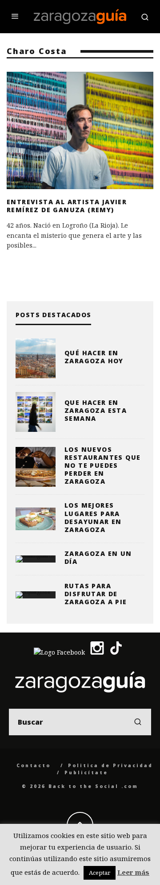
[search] (137, 722)
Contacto (33, 765)
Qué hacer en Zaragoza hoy (94, 357)
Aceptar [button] (99, 873)
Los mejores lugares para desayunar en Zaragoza (93, 517)
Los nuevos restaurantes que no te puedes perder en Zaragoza (102, 465)
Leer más (133, 872)
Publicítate (86, 772)
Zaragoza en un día (98, 557)
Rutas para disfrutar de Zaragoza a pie (95, 594)
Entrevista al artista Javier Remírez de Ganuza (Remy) (67, 206)
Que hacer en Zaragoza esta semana (95, 410)
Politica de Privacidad (110, 765)
